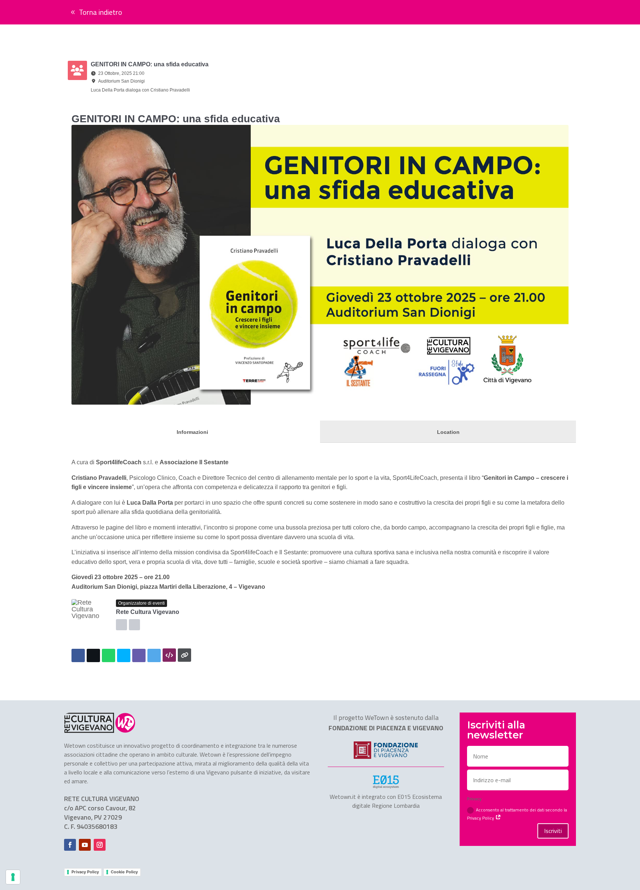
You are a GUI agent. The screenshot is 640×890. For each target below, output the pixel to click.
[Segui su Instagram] (100, 845)
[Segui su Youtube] (85, 845)
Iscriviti (553, 830)
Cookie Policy (124, 871)
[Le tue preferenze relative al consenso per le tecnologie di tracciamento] (13, 877)
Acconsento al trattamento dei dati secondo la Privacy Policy (517, 813)
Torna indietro (100, 12)
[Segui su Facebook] (70, 845)
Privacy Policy (85, 871)
